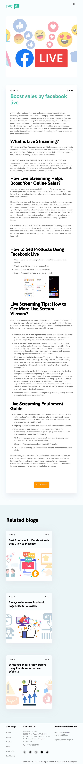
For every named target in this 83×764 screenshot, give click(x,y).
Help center (10, 751)
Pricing (8, 737)
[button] (74, 4)
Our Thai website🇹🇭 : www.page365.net (62, 733)
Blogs (8, 747)
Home (8, 732)
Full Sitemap (10, 756)
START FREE (41, 484)
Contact (9, 742)
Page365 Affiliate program (63, 740)
